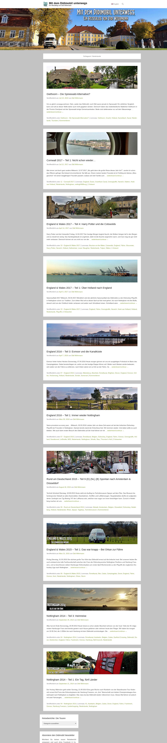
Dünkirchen (54, 640)
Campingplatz (112, 573)
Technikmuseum (91, 510)
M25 (69, 439)
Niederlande (60, 184)
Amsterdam (103, 507)
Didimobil (130, 637)
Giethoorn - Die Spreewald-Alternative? (75, 118)
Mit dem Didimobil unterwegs (68, 3)
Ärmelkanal (103, 373)
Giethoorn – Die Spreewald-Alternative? (68, 94)
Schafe (77, 375)
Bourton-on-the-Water (97, 245)
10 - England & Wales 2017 (70, 245)
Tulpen (102, 248)
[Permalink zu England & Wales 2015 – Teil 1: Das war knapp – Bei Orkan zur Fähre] (92, 532)
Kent (54, 576)
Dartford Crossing (120, 637)
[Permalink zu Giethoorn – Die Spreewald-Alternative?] (92, 77)
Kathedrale (73, 248)
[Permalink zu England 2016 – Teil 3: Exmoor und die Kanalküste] (92, 334)
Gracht (108, 118)
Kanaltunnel (55, 439)
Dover (120, 573)
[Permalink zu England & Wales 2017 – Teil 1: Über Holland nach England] (92, 271)
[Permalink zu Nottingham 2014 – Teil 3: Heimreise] (92, 599)
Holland (114, 118)
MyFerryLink (97, 640)
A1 (86, 704)
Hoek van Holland (124, 309)
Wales (108, 248)
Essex (92, 182)
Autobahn (97, 637)
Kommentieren (64, 120)
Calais (104, 573)
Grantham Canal (101, 182)
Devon (117, 373)
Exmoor (130, 373)
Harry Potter (51, 248)
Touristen (54, 120)
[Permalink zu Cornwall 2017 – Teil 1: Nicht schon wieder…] (92, 143)
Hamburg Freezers (59, 706)
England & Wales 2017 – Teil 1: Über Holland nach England (79, 287)
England (86, 182)
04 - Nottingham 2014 (68, 637)
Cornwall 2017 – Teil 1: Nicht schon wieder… (71, 160)
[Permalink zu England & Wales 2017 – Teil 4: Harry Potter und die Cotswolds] (92, 207)
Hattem (127, 182)
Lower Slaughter (84, 248)
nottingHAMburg (81, 184)
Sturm (83, 576)
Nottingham (70, 184)
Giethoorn (101, 118)
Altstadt (95, 507)
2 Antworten (67, 312)
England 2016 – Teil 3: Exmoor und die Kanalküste (74, 351)
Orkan (78, 576)
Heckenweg (54, 375)
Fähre (123, 245)
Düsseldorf (118, 507)
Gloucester (130, 245)
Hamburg (89, 640)
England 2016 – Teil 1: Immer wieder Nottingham (73, 415)
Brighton (111, 373)
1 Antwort (91, 184)
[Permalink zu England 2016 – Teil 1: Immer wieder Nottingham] (92, 398)
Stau (98, 439)
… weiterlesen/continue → (114, 176)
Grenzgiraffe (112, 182)
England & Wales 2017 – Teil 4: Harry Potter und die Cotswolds (81, 224)
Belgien (94, 437)
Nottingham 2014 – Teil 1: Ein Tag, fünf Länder (72, 679)
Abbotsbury (87, 373)
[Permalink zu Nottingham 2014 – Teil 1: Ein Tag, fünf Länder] (92, 662)
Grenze (121, 437)
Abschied (95, 373)
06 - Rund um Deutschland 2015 (72, 507)
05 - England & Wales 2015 (70, 573)
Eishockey (101, 437)
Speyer (74, 510)
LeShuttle (63, 439)
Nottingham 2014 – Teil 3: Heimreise (66, 615)
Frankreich (75, 640)
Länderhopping (72, 706)
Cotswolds (109, 245)
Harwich (121, 182)
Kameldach (122, 118)
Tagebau (81, 510)
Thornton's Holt (106, 439)
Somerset (84, 375)
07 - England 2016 (67, 373)
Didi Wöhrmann (77, 98)
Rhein (69, 510)
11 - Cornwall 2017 (67, 182)
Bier (99, 573)
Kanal (129, 118)
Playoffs (59, 312)
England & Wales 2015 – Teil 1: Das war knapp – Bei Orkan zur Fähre (85, 549)
